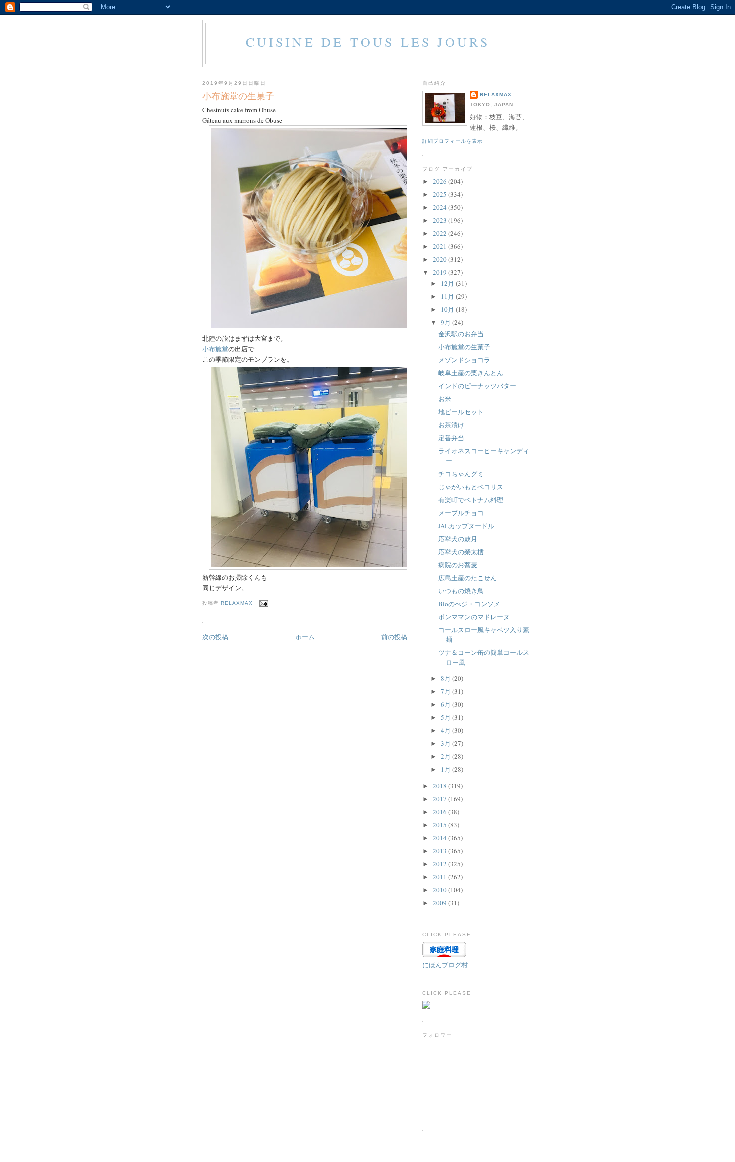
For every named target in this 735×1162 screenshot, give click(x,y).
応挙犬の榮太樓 (461, 552)
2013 (440, 851)
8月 (446, 678)
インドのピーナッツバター (477, 386)
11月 (448, 296)
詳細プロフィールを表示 (452, 141)
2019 (440, 272)
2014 (440, 838)
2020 (440, 259)
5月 (446, 717)
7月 (446, 691)
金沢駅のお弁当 (461, 334)
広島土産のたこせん (467, 578)
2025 (440, 194)
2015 (440, 825)
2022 (440, 233)
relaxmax (496, 95)
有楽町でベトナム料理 (471, 500)
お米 (445, 399)
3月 (446, 743)
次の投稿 (215, 637)
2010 (440, 890)
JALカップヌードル (466, 526)
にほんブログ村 (445, 965)
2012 (440, 864)
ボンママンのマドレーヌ (474, 617)
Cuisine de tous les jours (368, 42)
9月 (446, 322)
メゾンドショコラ (464, 360)
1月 (446, 769)
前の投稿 (395, 637)
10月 (448, 309)
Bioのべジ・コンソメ (469, 604)
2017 (440, 799)
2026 (440, 181)
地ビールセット (461, 412)
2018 (440, 786)
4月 (446, 730)
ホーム (305, 637)
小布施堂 (215, 349)
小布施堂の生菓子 (464, 347)
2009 (440, 903)
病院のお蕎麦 (458, 565)
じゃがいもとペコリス (471, 487)
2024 (440, 207)
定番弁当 (451, 438)
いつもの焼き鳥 (461, 591)
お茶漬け (451, 425)
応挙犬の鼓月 (458, 539)
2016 (440, 812)
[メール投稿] (263, 603)
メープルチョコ (461, 513)
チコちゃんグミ (461, 474)
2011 (440, 877)
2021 (440, 246)
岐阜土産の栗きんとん (471, 373)
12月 (448, 283)
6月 (446, 704)
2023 (440, 220)
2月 (446, 756)
